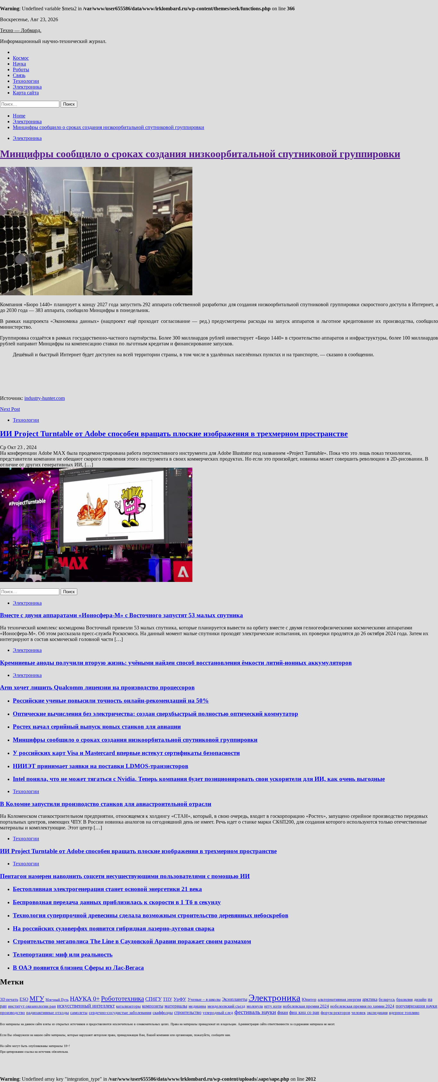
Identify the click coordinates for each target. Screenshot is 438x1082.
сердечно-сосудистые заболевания (120, 1012)
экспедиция (377, 1012)
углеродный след (218, 1012)
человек (358, 1012)
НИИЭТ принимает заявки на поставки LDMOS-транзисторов (100, 766)
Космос (21, 58)
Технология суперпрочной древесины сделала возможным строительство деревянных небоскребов (150, 915)
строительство (187, 1012)
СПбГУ (153, 999)
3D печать (9, 999)
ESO (24, 999)
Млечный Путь (57, 999)
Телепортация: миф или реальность (63, 954)
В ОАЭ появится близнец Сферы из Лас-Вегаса (78, 967)
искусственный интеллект (86, 1005)
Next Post (10, 409)
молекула (255, 1006)
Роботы (21, 69)
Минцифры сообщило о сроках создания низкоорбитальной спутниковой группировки (200, 154)
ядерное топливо (404, 1012)
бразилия (404, 999)
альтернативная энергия (339, 999)
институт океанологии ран (32, 1006)
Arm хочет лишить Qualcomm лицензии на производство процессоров (97, 687)
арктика (369, 999)
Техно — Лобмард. (20, 30)
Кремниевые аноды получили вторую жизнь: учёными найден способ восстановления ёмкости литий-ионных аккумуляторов (176, 662)
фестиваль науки (255, 1012)
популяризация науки (416, 1006)
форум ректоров (335, 1012)
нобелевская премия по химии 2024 (362, 1006)
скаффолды (163, 1012)
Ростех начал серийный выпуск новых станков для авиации (97, 726)
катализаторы (128, 1006)
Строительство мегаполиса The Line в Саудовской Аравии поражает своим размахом (132, 941)
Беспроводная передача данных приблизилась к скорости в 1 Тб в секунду (117, 902)
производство (12, 1012)
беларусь (387, 999)
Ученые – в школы (204, 999)
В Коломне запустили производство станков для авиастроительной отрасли (105, 804)
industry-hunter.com (44, 398)
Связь (19, 75)
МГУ (36, 998)
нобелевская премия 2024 (306, 1006)
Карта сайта (26, 92)
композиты (152, 1006)
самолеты (79, 1012)
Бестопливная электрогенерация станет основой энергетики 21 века (107, 889)
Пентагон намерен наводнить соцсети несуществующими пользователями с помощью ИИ (125, 876)
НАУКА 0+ (85, 998)
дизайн (420, 999)
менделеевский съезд (226, 1006)
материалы (175, 1005)
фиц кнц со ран (304, 1012)
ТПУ (167, 999)
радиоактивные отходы (47, 1012)
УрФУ (179, 999)
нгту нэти (273, 1006)
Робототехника (122, 998)
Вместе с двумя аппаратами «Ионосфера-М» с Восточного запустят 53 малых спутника (121, 615)
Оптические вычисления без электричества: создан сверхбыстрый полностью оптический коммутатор (155, 713)
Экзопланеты (234, 999)
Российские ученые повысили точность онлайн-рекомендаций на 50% (111, 700)
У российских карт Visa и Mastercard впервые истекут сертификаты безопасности (126, 752)
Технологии (26, 81)
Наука (19, 63)
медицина (197, 1006)
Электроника (27, 87)
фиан (282, 1012)
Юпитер (309, 999)
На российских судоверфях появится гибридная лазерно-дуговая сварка (114, 928)
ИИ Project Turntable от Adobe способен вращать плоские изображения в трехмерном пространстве (174, 433)
